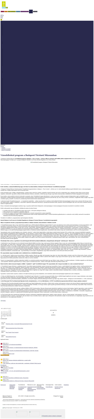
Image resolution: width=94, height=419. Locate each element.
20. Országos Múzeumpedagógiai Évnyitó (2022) (14, 79)
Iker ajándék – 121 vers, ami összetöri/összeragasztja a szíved (16, 370)
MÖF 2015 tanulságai (8, 61)
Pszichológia (6, 134)
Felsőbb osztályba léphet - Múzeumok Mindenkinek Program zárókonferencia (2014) (21, 92)
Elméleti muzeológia (7, 106)
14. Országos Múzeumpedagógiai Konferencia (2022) (15, 78)
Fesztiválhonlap (49, 386)
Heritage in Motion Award (8, 353)
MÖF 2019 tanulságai (8, 56)
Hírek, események (12, 11)
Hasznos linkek (4, 142)
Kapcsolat (35, 11)
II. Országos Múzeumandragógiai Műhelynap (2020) (14, 55)
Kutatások (5, 118)
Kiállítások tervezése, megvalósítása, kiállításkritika (14, 115)
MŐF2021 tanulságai (8, 52)
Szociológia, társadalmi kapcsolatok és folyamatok (14, 135)
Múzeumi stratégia (7, 124)
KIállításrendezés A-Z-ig (8, 43)
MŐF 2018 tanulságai (8, 57)
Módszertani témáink (5, 38)
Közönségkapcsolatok (8, 116)
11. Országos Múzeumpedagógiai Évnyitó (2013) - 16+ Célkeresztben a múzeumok (21, 84)
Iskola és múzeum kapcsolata (9, 113)
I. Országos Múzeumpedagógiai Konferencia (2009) (14, 97)
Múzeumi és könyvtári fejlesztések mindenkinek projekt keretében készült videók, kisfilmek (23, 71)
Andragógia (5, 105)
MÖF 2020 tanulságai (8, 54)
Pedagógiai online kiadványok (9, 27)
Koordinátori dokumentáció (7, 143)
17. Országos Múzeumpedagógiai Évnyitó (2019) (14, 82)
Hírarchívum (57, 388)
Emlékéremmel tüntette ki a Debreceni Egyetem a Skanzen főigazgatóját (18, 380)
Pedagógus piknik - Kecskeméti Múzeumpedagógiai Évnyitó (19, 323)
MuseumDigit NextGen (11, 336)
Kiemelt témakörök (41, 388)
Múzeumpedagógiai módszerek (10, 127)
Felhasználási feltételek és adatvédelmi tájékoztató (12, 386)
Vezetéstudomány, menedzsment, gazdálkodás (13, 136)
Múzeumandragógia (7, 120)
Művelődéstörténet (7, 129)
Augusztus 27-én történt (8, 367)
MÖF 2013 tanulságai (8, 64)
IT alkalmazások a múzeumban (10, 114)
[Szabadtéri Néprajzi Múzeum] (5, 8)
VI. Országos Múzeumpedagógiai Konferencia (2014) (15, 90)
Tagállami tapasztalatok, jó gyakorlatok (11, 65)
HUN (2, 16)
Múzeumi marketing (7, 121)
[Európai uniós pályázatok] (3, 300)
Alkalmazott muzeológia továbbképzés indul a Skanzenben (15, 377)
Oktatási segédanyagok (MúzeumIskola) (12, 32)
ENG (2, 17)
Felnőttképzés (6, 108)
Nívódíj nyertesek (7, 49)
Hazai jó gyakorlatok (7, 50)
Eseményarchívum (59, 386)
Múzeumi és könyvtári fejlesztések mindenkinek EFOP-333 (13, 102)
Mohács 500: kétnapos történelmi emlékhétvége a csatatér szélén (17, 360)
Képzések (18, 11)
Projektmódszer (6, 132)
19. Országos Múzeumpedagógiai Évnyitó (12, 81)
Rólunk (6, 11)
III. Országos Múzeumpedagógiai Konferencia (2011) (15, 95)
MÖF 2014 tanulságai (8, 62)
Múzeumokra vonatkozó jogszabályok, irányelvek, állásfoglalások (17, 126)
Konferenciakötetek (7, 33)
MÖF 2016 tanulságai (8, 60)
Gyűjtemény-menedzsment (9, 111)
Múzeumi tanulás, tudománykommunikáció (12, 125)
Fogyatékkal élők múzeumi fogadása (11, 109)
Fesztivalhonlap (40, 387)
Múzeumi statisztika (7, 122)
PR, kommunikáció (7, 131)
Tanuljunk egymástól (6, 148)
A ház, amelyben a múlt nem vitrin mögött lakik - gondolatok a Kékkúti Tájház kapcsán (22, 363)
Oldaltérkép (66, 384)
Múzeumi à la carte (25, 11)
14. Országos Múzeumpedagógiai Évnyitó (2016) (14, 83)
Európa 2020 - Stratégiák (8, 34)
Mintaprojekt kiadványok (8, 26)
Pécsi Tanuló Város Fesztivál (12, 332)
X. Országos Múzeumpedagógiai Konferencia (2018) (14, 88)
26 (4, 315)
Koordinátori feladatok (21, 389)
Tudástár (31, 10)
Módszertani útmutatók (8, 29)
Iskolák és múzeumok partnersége (10, 42)
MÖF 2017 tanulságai (8, 59)
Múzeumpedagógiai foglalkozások (31, 390)
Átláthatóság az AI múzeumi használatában (12, 344)
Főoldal (2, 11)
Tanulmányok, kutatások (8, 31)
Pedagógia (5, 130)
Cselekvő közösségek (5, 100)
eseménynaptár (4, 318)
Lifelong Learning (7, 119)
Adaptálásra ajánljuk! (5, 21)
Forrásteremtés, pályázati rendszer (10, 110)
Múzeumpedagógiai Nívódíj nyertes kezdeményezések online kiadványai (19, 28)
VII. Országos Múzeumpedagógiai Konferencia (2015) (15, 89)
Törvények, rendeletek (5, 141)
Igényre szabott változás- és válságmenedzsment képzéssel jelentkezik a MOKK (20, 347)
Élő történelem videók (8, 72)
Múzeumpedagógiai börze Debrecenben (14, 328)
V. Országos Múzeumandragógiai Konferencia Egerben (15, 85)
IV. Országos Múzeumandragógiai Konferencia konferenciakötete (17, 87)
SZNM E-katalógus (5, 140)
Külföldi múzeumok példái (9, 51)
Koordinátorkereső (22, 386)
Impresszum (3, 384)
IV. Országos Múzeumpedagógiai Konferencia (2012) (15, 94)
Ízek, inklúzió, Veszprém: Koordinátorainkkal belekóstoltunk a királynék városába (20, 350)
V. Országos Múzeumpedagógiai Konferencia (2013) (14, 93)
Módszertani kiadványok (8, 24)
